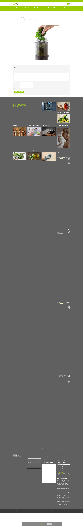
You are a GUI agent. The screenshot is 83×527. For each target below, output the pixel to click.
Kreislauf (58, 495)
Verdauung (65, 504)
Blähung (67, 483)
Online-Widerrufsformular (17, 456)
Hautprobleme (59, 489)
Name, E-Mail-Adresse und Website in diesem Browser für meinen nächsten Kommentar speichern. (30, 88)
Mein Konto (59, 3)
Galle (58, 488)
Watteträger (66, 505)
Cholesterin (62, 484)
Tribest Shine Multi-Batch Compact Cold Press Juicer (36, 19)
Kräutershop (44, 3)
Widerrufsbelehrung (16, 455)
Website (15, 87)
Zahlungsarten (15, 457)
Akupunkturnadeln (64, 480)
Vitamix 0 (63, 505)
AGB (13, 450)
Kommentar (16, 72)
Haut (68, 488)
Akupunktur (58, 480)
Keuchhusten (59, 493)
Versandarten (15, 454)
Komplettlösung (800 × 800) (50, 19)
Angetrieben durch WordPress (56, 510)
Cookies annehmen (49, 524)
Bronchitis (58, 484)
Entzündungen (63, 485)
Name (15, 82)
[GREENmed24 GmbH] (14, 4)
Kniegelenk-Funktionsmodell (65, 493)
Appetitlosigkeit (64, 481)
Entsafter (60, 485)
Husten (66, 489)
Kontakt (64, 3)
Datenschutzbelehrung (16, 451)
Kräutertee (62, 495)
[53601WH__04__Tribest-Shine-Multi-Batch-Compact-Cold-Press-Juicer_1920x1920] (41, 42)
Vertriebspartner (52, 3)
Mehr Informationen (43, 524)
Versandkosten (60, 160)
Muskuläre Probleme (63, 500)
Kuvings (67, 495)
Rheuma (62, 501)
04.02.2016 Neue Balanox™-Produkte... (63, 459)
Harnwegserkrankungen (63, 488)
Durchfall (65, 484)
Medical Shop (37, 3)
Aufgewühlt (64, 483)
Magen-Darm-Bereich (63, 497)
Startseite (31, 3)
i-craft (64, 510)
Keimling (66, 492)
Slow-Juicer (61, 502)
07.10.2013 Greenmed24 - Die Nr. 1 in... (63, 460)
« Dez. (28, 468)
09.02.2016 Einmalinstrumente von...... (63, 456)
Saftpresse (66, 501)
